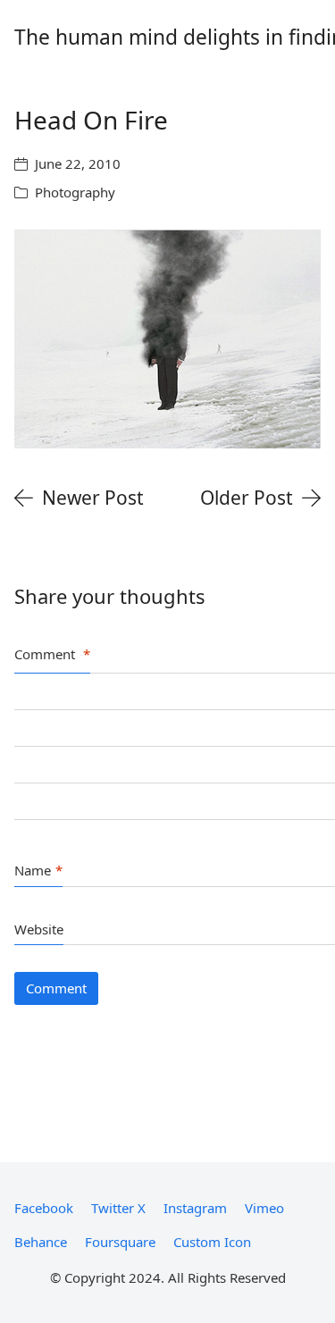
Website (38, 929)
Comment (52, 654)
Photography (75, 192)
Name (38, 870)
